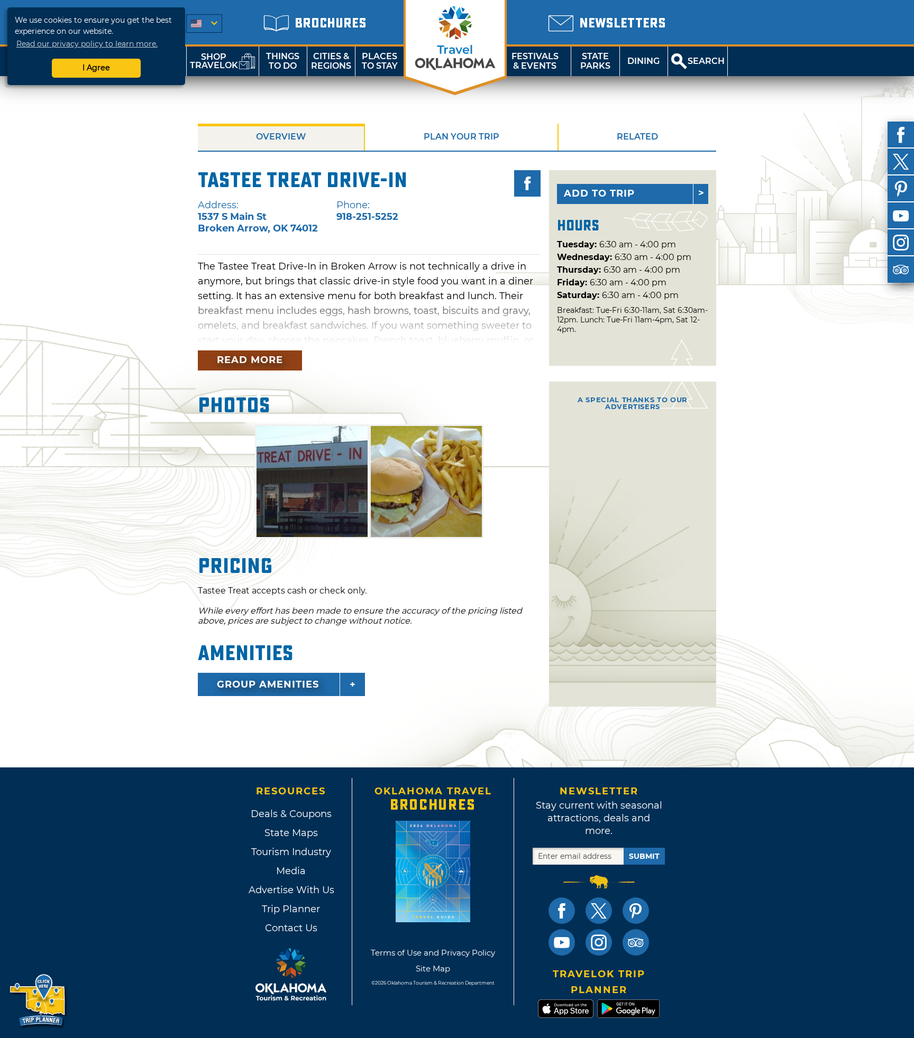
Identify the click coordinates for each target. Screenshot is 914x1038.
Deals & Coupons (291, 814)
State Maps (291, 833)
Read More (250, 360)
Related (637, 137)
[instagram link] (599, 942)
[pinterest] (901, 188)
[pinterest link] (636, 910)
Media (291, 871)
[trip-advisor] (901, 269)
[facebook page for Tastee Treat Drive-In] (527, 183)
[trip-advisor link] (636, 942)
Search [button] (706, 61)
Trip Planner (291, 909)
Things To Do (282, 61)
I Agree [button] (96, 67)
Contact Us (291, 928)
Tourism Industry (291, 852)
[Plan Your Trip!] (38, 1000)
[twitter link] (599, 910)
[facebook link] (562, 910)
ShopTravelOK (214, 61)
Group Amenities (268, 684)
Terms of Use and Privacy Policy (433, 953)
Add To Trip (599, 193)
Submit (644, 856)
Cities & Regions (331, 61)
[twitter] (901, 162)
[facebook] (901, 135)
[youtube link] (562, 942)
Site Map (433, 968)
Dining (643, 61)
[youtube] (901, 215)
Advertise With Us (291, 890)
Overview (281, 137)
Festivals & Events (535, 61)
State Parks (595, 61)
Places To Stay (380, 61)
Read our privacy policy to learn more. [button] (87, 44)
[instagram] (901, 242)
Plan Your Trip (461, 137)
